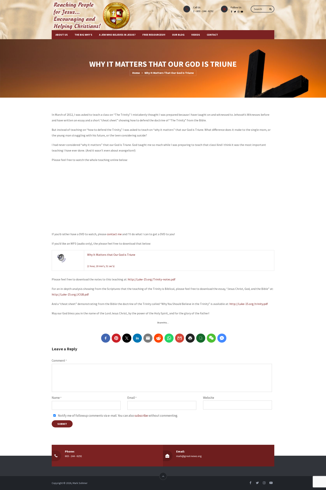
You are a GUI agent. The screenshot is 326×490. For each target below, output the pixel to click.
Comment (59, 360)
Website (208, 398)
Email (131, 398)
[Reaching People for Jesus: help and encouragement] (95, 15)
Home (136, 73)
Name (56, 398)
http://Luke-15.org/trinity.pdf (248, 304)
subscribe (141, 415)
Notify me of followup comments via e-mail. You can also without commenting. (117, 415)
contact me (114, 234)
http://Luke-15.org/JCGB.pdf (70, 294)
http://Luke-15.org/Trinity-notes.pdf (151, 279)
